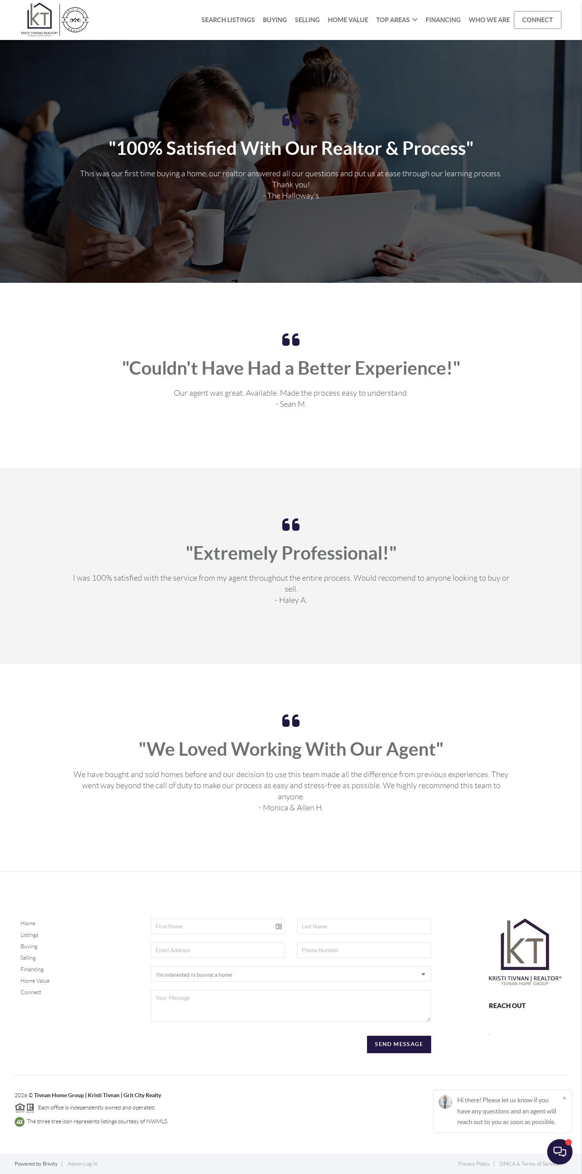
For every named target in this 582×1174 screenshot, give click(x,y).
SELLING (307, 19)
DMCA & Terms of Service (529, 1164)
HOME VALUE (348, 19)
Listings (29, 935)
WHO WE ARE (489, 19)
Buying (29, 946)
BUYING (275, 19)
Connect (31, 992)
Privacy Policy (474, 1164)
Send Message (399, 1044)
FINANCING (443, 19)
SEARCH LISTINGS (228, 19)
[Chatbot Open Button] (559, 1151)
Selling (28, 958)
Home (28, 923)
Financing (32, 969)
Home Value (35, 981)
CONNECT (537, 19)
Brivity (50, 1164)
